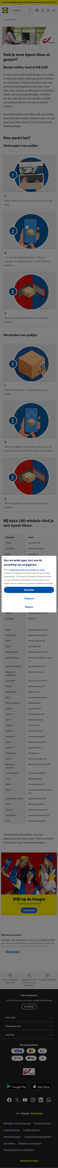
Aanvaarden (29, 589)
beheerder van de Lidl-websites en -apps (27, 569)
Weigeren (29, 607)
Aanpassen (29, 598)
